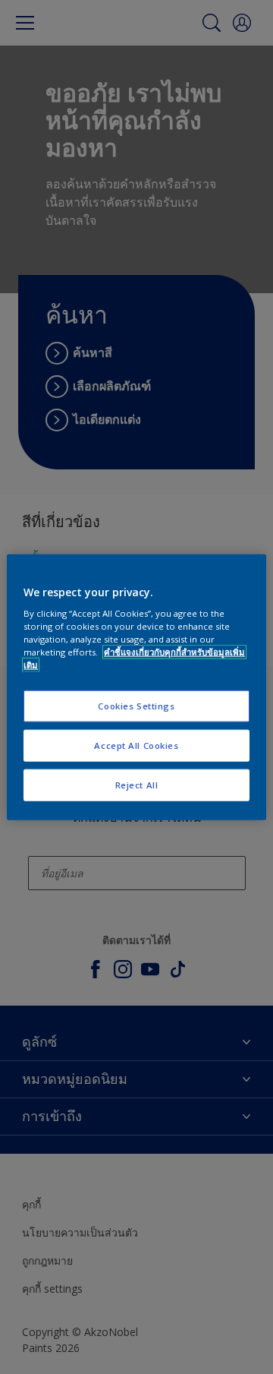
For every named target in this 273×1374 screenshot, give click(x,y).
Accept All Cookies (136, 745)
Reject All (136, 785)
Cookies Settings (136, 706)
